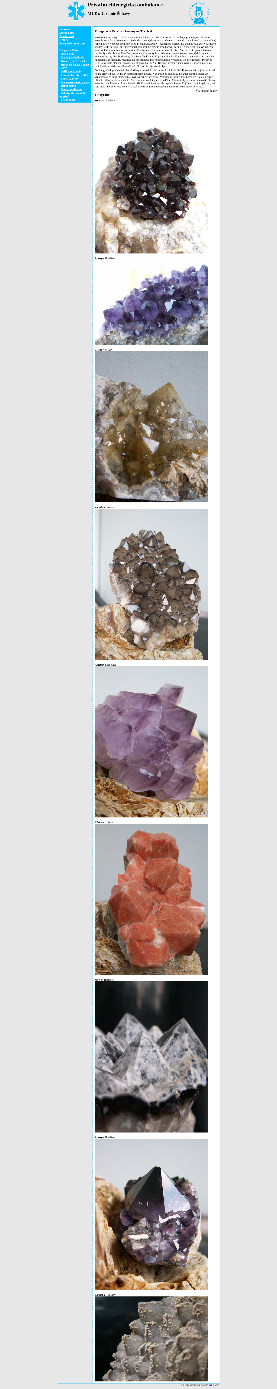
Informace (65, 29)
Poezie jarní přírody (72, 57)
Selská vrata (68, 99)
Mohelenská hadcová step (75, 82)
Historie (63, 39)
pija (210, 1385)
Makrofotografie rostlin (74, 74)
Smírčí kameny (69, 78)
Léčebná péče (66, 32)
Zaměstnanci (66, 36)
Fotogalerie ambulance (72, 43)
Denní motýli (68, 85)
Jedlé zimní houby (71, 71)
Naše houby (67, 53)
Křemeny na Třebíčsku (74, 61)
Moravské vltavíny (71, 89)
